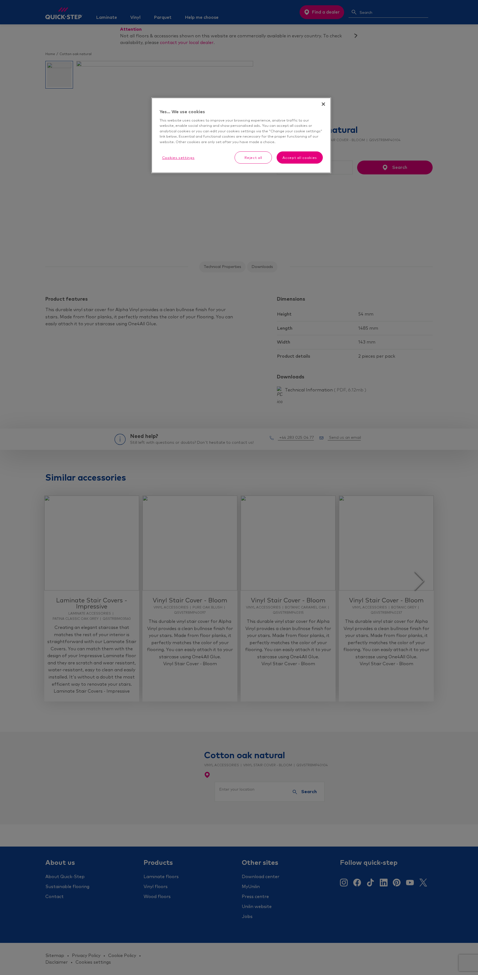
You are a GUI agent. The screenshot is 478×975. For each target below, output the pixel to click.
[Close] (323, 104)
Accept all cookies (299, 157)
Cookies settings (178, 157)
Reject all (254, 157)
